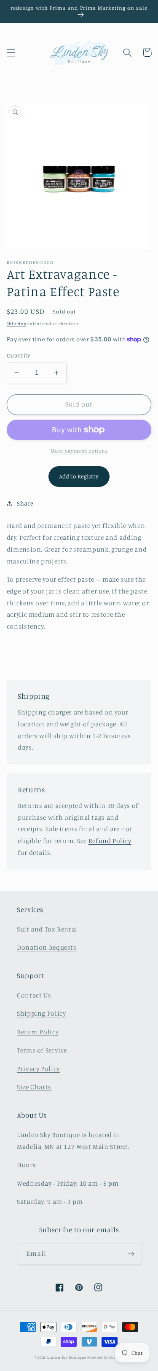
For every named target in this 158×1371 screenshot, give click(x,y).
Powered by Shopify (105, 1357)
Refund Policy (109, 841)
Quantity (18, 355)
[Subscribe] (131, 1254)
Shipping (17, 323)
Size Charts (34, 1087)
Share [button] (25, 503)
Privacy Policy (38, 1069)
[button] (11, 52)
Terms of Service (42, 1050)
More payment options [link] (79, 451)
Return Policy (38, 1032)
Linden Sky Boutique (66, 1357)
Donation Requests (47, 947)
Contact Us (34, 995)
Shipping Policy (41, 1013)
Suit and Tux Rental (47, 929)
